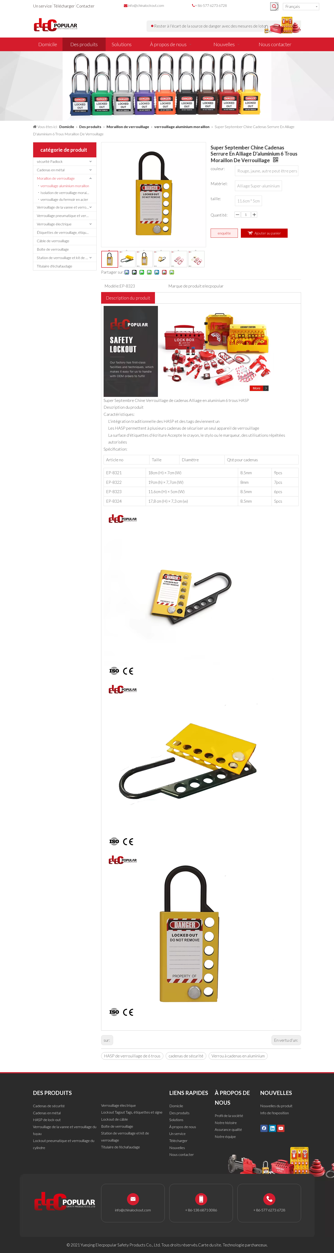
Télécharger (64, 5)
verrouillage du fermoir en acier (64, 199)
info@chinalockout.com (146, 5)
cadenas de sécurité (186, 1055)
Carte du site (209, 1244)
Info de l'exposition (274, 1113)
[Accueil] (189, 309)
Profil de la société (229, 1115)
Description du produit (128, 297)
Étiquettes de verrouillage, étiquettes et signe (66, 232)
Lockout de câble (114, 1119)
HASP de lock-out (47, 1119)
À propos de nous (182, 1126)
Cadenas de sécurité (49, 1106)
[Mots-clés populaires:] (274, 6)
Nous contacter (181, 1154)
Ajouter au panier (267, 233)
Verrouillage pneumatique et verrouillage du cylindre (66, 215)
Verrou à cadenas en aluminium (238, 1055)
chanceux (259, 1244)
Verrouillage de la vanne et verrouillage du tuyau (66, 207)
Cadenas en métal (51, 170)
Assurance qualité (228, 1129)
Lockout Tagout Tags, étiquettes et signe (131, 1112)
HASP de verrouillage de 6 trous (132, 1055)
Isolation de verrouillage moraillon (66, 192)
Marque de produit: (185, 285)
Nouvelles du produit (276, 1106)
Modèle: (112, 285)
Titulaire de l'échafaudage (120, 1147)
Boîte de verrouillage (53, 249)
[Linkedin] (272, 1128)
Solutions (176, 1119)
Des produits (179, 1113)
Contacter (85, 5)
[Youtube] (280, 1128)
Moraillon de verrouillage (56, 178)
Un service (42, 5)
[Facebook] (264, 1128)
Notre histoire (226, 1122)
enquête (224, 233)
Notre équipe (225, 1136)
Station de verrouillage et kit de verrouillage (66, 257)
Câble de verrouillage (53, 241)
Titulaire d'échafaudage (54, 266)
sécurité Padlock (50, 161)
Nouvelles (177, 1147)
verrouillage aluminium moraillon (64, 186)
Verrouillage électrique (54, 224)
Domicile (176, 1106)
